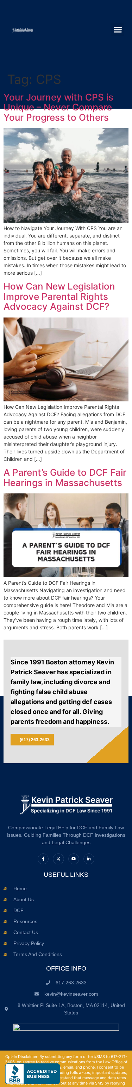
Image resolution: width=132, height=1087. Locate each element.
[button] (117, 29)
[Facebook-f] (43, 858)
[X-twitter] (58, 858)
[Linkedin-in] (88, 858)
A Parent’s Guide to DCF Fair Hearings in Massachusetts (65, 477)
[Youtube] (73, 858)
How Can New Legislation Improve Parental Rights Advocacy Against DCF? (59, 296)
